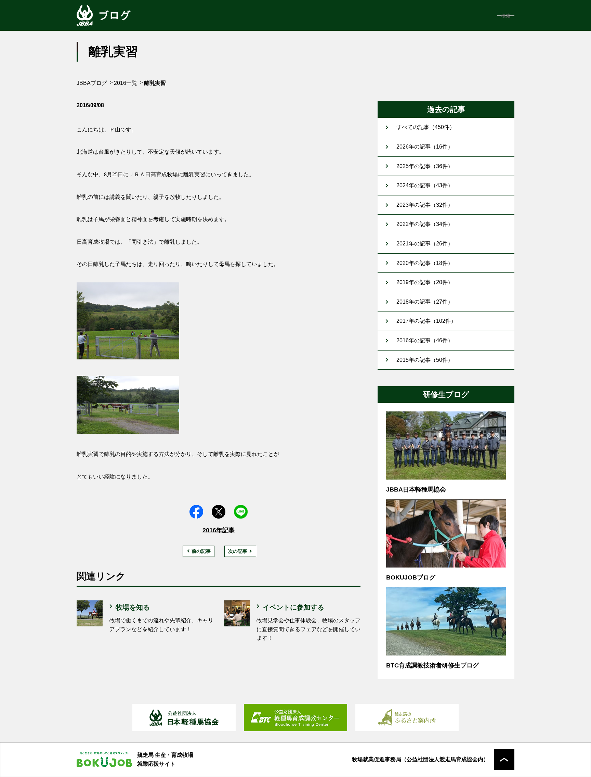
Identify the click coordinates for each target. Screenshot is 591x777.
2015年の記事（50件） (424, 360)
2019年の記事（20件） (424, 282)
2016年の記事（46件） (424, 340)
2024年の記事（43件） (424, 185)
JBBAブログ (92, 83)
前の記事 (201, 551)
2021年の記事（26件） (424, 243)
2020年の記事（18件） (424, 263)
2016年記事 (218, 530)
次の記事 (237, 551)
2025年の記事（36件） (424, 166)
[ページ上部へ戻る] (504, 759)
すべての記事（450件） (425, 127)
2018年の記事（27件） (424, 302)
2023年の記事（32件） (424, 205)
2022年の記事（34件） (424, 224)
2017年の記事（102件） (426, 321)
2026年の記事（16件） (424, 147)
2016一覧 (125, 83)
